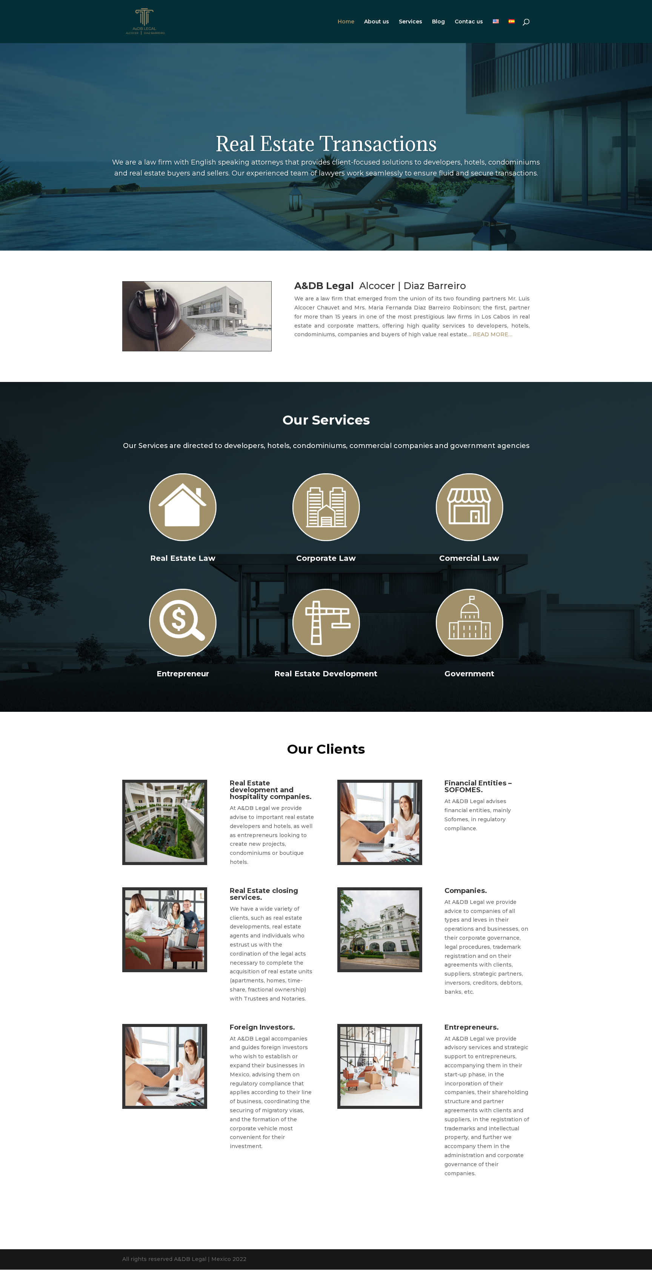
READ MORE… (492, 334)
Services (410, 22)
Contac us (469, 22)
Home (346, 22)
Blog (438, 22)
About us (376, 22)
